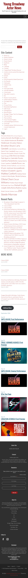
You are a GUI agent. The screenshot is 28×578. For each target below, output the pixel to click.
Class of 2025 (7, 206)
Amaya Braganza (18, 135)
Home (5, 86)
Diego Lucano (19, 151)
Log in (5, 129)
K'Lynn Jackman (7, 168)
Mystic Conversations (10, 97)
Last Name (14, 486)
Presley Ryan (13, 183)
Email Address (13, 476)
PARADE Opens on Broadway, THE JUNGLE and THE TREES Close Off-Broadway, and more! (14, 235)
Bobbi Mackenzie (10, 140)
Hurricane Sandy (8, 88)
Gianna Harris (22, 161)
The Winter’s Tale (14, 527)
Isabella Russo (16, 163)
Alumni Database (8, 57)
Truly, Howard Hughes (10, 119)
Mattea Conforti (9, 173)
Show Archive (7, 112)
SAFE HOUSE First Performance (12, 319)
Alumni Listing (8, 59)
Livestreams (7, 92)
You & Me (6, 123)
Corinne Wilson (21, 149)
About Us (6, 55)
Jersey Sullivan (11, 165)
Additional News (7, 308)
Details (6, 75)
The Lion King (7, 116)
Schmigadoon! (8, 110)
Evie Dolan (20, 156)
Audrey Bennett (6, 138)
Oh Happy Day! (8, 101)
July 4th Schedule (8, 90)
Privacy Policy (8, 105)
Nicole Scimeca (21, 176)
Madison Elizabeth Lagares (11, 171)
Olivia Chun (7, 179)
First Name (13, 481)
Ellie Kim (12, 156)
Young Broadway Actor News (14, 5)
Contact (6, 68)
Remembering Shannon (10, 107)
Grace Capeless (6, 163)
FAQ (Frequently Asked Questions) (13, 79)
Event (5, 77)
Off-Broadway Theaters (10, 99)
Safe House (7, 108)
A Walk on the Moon (14, 529)
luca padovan (19, 168)
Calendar (6, 66)
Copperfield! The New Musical (12, 70)
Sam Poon (11, 185)
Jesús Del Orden (21, 165)
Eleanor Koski (18, 153)
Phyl (5, 103)
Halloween (7, 83)
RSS (26, 568)
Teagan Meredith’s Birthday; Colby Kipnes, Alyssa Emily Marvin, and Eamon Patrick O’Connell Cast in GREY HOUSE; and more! (13, 297)
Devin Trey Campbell (8, 151)
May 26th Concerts (9, 94)
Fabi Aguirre (5, 158)
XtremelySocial (14, 575)
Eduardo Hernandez (7, 153)
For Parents (7, 81)
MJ (5, 96)
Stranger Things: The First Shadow (13, 114)
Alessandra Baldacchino (7, 136)
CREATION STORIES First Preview (13, 419)
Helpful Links (7, 85)
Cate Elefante (13, 149)
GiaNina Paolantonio (9, 161)
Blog (5, 64)
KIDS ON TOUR (14, 449)
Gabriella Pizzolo (17, 158)
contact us (17, 553)
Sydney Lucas (14, 191)
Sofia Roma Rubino (14, 188)
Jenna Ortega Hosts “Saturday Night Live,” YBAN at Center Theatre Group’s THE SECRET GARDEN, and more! (14, 248)
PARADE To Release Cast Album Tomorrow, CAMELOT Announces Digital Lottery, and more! (15, 229)
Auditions (6, 63)
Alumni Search (8, 61)
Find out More (4, 321)
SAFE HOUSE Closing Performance (13, 371)
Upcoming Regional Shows (11, 121)
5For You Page (6, 394)
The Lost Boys (8, 118)
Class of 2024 (7, 207)
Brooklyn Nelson (16, 143)
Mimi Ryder (11, 176)
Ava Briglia (15, 138)
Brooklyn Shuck (8, 145)
